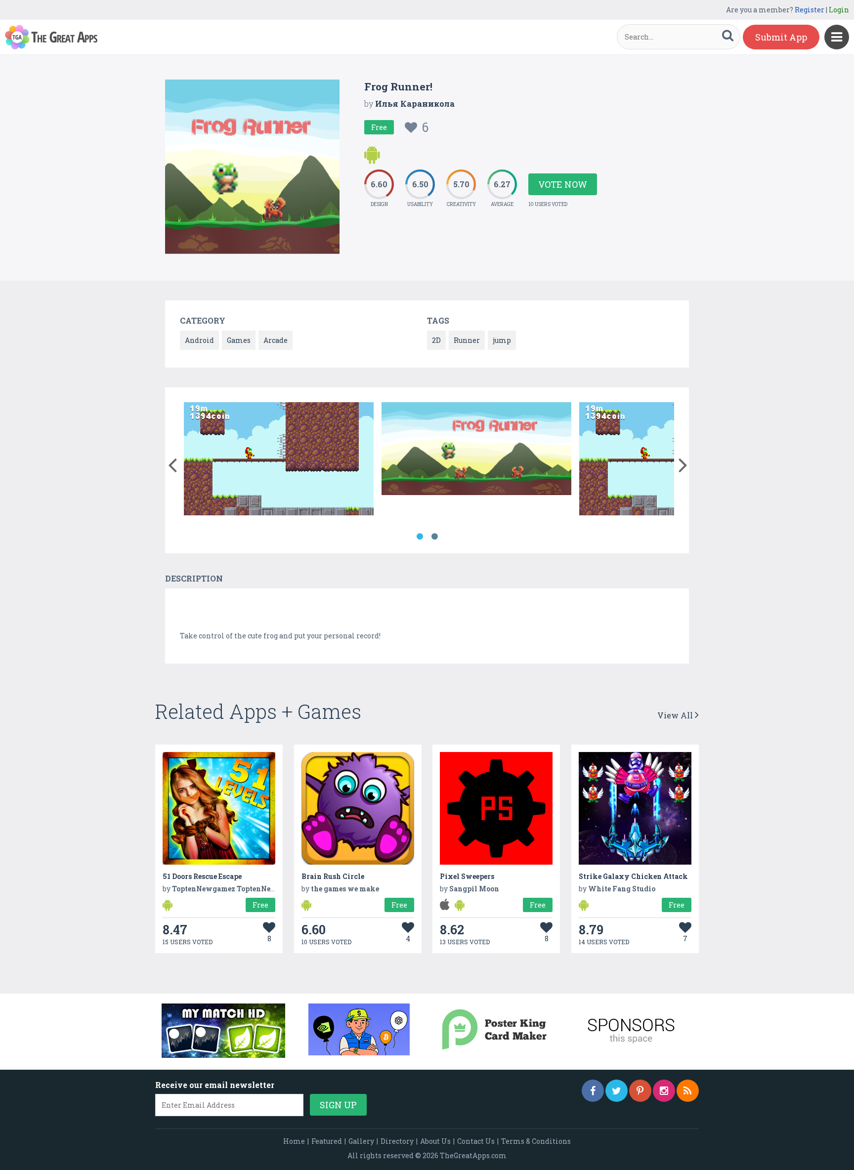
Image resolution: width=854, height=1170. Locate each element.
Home (294, 1141)
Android (199, 340)
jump (502, 340)
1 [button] (420, 537)
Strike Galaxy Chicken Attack (633, 876)
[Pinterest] (640, 1091)
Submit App (781, 37)
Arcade (275, 340)
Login (839, 9)
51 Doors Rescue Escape (202, 876)
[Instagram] (664, 1091)
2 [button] (434, 537)
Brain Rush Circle (332, 876)
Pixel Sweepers (467, 876)
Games (239, 340)
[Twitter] (616, 1091)
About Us (435, 1141)
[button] (172, 463)
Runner (467, 340)
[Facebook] (593, 1091)
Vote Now (562, 184)
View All (676, 715)
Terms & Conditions (536, 1141)
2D (436, 340)
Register (809, 9)
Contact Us (476, 1141)
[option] (279, 460)
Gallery (361, 1141)
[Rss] (688, 1091)
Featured (326, 1141)
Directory (397, 1141)
